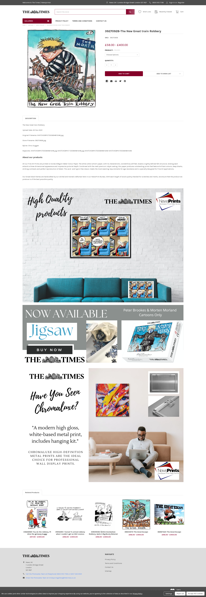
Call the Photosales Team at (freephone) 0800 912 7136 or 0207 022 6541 (54, 574)
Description (30, 118)
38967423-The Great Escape (169, 532)
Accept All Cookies (195, 593)
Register (181, 3)
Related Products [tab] (32, 492)
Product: (112, 50)
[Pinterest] (125, 81)
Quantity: (109, 60)
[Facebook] (107, 81)
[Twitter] (120, 81)
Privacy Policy (61, 21)
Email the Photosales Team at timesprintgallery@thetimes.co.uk (51, 578)
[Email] (111, 81)
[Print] (116, 81)
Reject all (180, 593)
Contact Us (101, 21)
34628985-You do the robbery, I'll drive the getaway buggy (37, 533)
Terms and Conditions (82, 21)
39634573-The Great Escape (136, 532)
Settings (169, 593)
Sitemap (108, 571)
